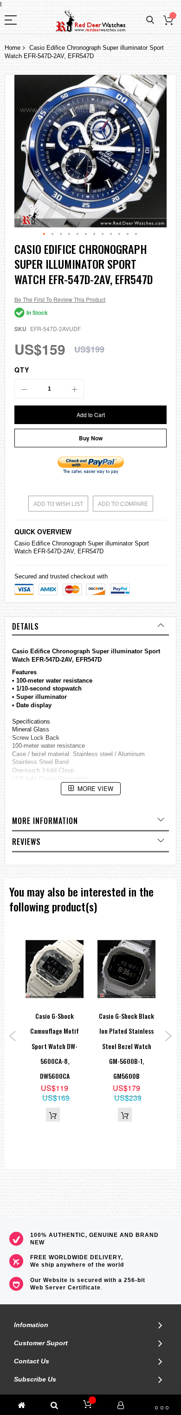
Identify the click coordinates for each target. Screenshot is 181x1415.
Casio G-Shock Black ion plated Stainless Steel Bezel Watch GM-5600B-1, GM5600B (126, 1046)
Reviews (26, 841)
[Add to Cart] (53, 1115)
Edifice (41, 543)
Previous (12, 1036)
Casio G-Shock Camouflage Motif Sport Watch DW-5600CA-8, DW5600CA (54, 1046)
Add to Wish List (58, 504)
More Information (45, 820)
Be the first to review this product (59, 299)
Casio (22, 543)
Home (12, 47)
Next (168, 1036)
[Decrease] (24, 388)
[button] (44, 234)
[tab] (90, 626)
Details (25, 626)
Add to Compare (123, 504)
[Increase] (74, 388)
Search (150, 20)
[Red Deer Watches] (90, 21)
